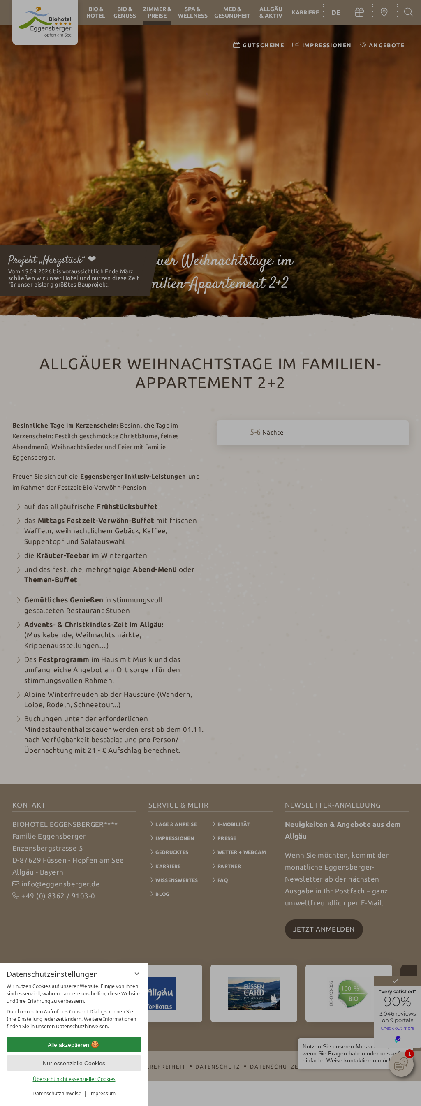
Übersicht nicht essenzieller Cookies (74, 1079)
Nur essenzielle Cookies (74, 1063)
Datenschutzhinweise (56, 1093)
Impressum (102, 1093)
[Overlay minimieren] (137, 974)
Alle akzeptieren (68, 1044)
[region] (74, 1006)
